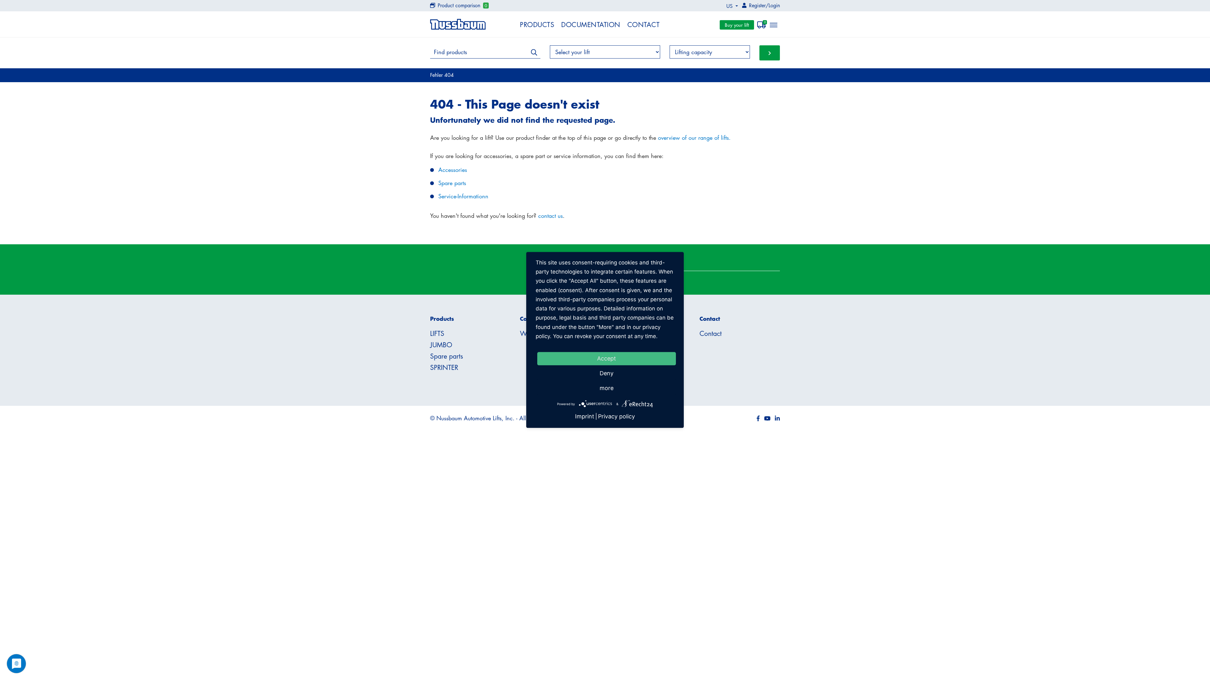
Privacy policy (616, 416)
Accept (606, 358)
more (607, 388)
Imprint (584, 416)
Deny (607, 373)
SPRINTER (444, 367)
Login (774, 5)
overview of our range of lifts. (694, 137)
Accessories (452, 169)
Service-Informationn (463, 196)
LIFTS (437, 333)
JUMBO (441, 344)
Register (757, 5)
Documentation (590, 24)
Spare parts (452, 183)
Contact (643, 24)
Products (537, 24)
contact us (550, 215)
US (730, 6)
